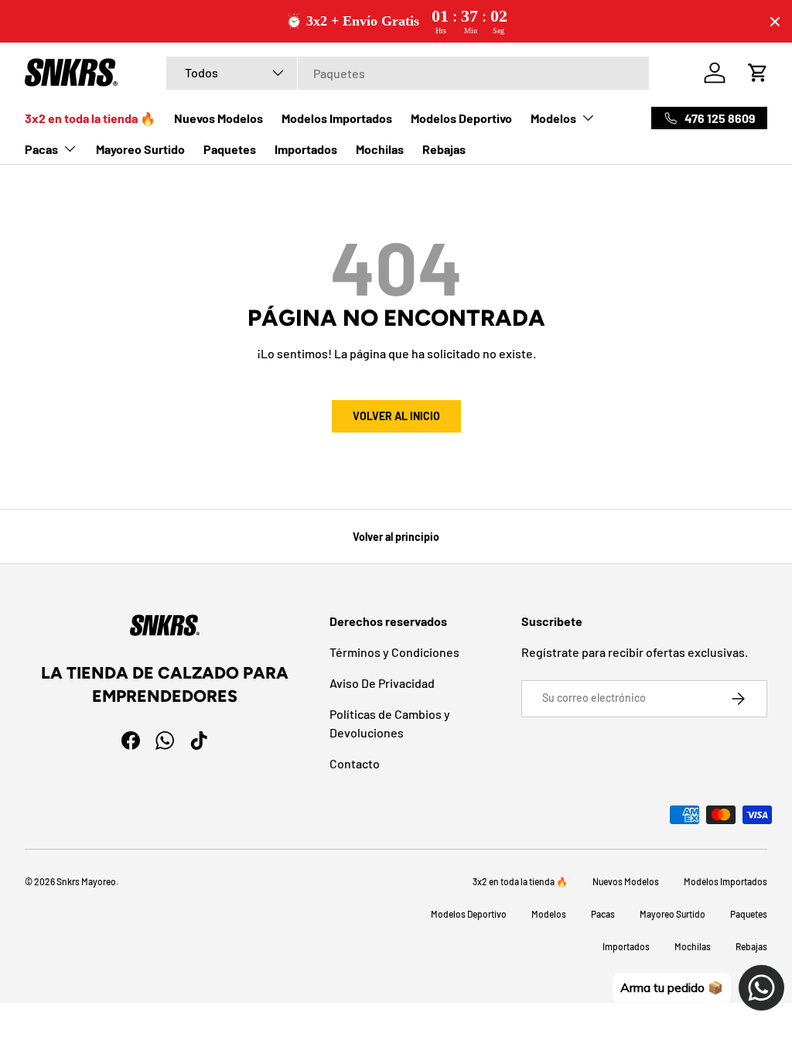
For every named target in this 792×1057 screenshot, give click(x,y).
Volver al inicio (396, 415)
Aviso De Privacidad (382, 683)
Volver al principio (396, 536)
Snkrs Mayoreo (86, 881)
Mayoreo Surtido (140, 149)
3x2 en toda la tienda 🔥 (90, 118)
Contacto (354, 763)
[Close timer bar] (775, 21)
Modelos (548, 913)
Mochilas (380, 149)
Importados (306, 149)
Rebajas (444, 149)
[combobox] (407, 73)
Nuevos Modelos (218, 118)
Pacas (603, 913)
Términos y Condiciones (394, 652)
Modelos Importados (337, 118)
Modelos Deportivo (461, 118)
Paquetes (229, 149)
